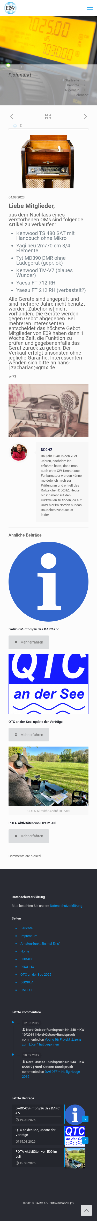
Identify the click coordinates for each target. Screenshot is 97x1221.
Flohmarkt (81, 95)
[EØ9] (10, 7)
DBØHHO (27, 967)
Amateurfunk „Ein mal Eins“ (40, 944)
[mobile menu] (90, 7)
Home (24, 951)
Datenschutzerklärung (66, 906)
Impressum (28, 936)
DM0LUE (26, 990)
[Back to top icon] (86, 1210)
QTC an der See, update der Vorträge (36, 722)
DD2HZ (46, 450)
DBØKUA (26, 982)
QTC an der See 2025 (35, 974)
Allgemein (72, 90)
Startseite (72, 80)
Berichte (73, 85)
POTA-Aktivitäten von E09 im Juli (32, 823)
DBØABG (27, 959)
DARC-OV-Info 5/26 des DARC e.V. (34, 629)
